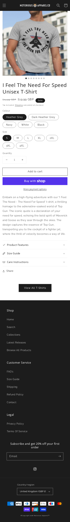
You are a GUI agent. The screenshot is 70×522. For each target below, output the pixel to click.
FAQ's (10, 371)
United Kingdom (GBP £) (33, 491)
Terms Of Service (17, 431)
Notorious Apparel (41, 515)
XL (39, 138)
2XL (52, 138)
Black (41, 124)
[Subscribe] (59, 456)
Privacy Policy (15, 423)
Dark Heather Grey (43, 117)
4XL (22, 145)
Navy (9, 124)
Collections (13, 334)
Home (10, 319)
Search (11, 327)
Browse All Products (19, 350)
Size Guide (13, 379)
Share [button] (9, 271)
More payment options (35, 189)
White (25, 124)
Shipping (19, 105)
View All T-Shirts (35, 287)
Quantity (7, 153)
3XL (8, 145)
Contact (11, 402)
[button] (4, 5)
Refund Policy (15, 394)
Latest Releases (16, 342)
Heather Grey (14, 117)
